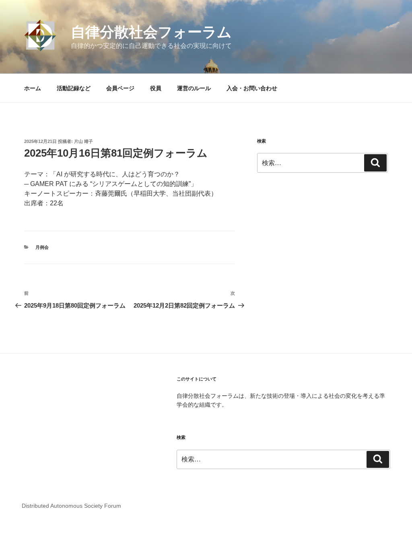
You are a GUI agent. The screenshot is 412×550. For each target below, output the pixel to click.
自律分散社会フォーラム (151, 32)
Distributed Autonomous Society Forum (71, 505)
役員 (155, 88)
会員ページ (120, 88)
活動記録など (74, 88)
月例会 (42, 247)
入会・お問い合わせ (252, 88)
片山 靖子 (83, 141)
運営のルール (194, 88)
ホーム (32, 88)
